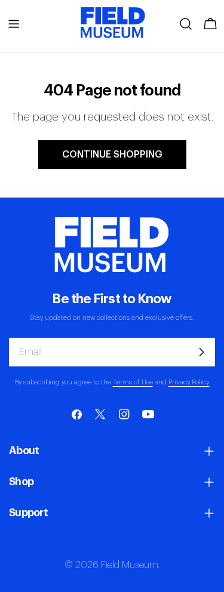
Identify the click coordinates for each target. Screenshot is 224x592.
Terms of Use (133, 382)
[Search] (186, 24)
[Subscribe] (201, 352)
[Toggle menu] (14, 24)
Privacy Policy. (189, 382)
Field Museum (129, 565)
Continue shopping (112, 154)
